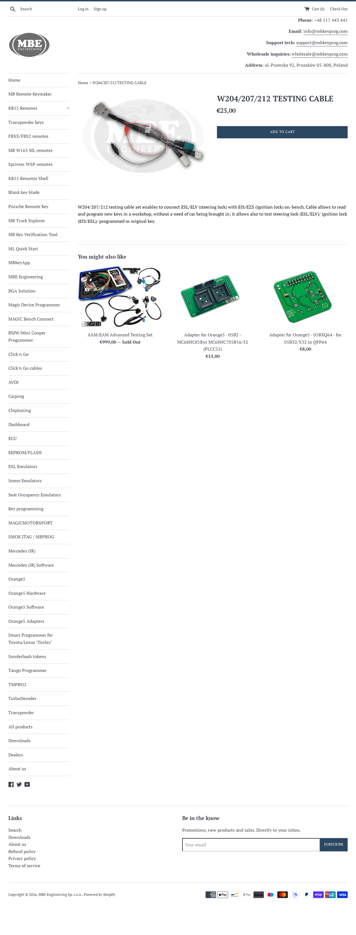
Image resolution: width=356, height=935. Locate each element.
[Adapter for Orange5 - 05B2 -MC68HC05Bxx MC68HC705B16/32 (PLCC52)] (212, 297)
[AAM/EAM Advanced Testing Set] (120, 297)
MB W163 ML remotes (30, 150)
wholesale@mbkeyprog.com (320, 54)
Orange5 (16, 579)
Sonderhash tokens (27, 656)
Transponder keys (26, 122)
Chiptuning (19, 410)
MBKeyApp (19, 262)
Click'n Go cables (25, 368)
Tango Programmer (27, 670)
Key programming (25, 509)
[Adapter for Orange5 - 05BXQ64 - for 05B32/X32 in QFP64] (305, 297)
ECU (12, 438)
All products (20, 727)
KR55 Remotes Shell (28, 178)
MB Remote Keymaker (30, 94)
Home (14, 80)
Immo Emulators (25, 481)
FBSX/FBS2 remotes (28, 136)
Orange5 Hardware (27, 593)
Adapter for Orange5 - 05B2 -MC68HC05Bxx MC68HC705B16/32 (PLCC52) (212, 342)
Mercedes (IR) (21, 551)
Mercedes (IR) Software (31, 565)
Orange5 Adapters (26, 621)
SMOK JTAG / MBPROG (31, 537)
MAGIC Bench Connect (31, 319)
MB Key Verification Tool (33, 234)
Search (14, 830)
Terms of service (24, 865)
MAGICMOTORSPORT (30, 523)
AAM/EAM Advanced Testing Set (120, 335)
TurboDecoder (22, 698)
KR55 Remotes (39, 108)
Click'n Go (18, 354)
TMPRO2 (17, 684)
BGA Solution (22, 291)
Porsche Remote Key (28, 206)
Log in (83, 8)
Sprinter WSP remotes (30, 164)
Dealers (15, 755)
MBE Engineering (25, 277)
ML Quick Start (23, 249)
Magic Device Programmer (34, 305)
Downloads (19, 741)
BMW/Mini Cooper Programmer (27, 336)
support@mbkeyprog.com (322, 42)
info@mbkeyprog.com (325, 31)
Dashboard (18, 424)
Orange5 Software (26, 607)
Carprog (16, 396)
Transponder (21, 712)
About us (17, 769)
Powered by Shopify (99, 894)
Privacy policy (22, 858)
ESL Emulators (22, 466)
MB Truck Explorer (26, 221)
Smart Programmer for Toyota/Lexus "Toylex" (30, 638)
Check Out (339, 8)
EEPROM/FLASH (25, 452)
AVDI (13, 382)
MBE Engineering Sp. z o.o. (60, 894)
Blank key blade (23, 192)
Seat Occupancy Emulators (34, 495)
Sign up (100, 8)
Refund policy (22, 851)
